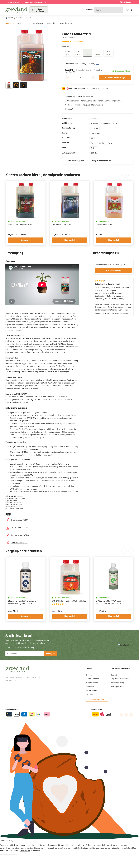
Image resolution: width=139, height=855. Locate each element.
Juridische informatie (120, 669)
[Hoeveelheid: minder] (67, 77)
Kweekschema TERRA (19, 520)
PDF (28, 23)
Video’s (20, 23)
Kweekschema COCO (19, 527)
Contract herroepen (96, 699)
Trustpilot (88, 10)
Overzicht (9, 23)
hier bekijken (25, 851)
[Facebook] (121, 715)
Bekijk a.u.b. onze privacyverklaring (19, 647)
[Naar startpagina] (16, 10)
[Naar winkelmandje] (132, 10)
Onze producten (40, 10)
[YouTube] (126, 715)
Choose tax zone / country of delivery (80, 63)
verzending (36, 677)
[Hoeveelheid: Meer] (93, 77)
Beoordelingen (67, 23)
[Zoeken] (120, 10)
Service (89, 669)
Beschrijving (38, 23)
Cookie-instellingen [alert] (8, 840)
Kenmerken (51, 23)
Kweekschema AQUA (19, 543)
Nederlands (126, 2)
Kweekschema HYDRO (20, 535)
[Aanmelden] (127, 10)
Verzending (98, 70)
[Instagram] (131, 715)
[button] (9, 85)
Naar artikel (26, 240)
